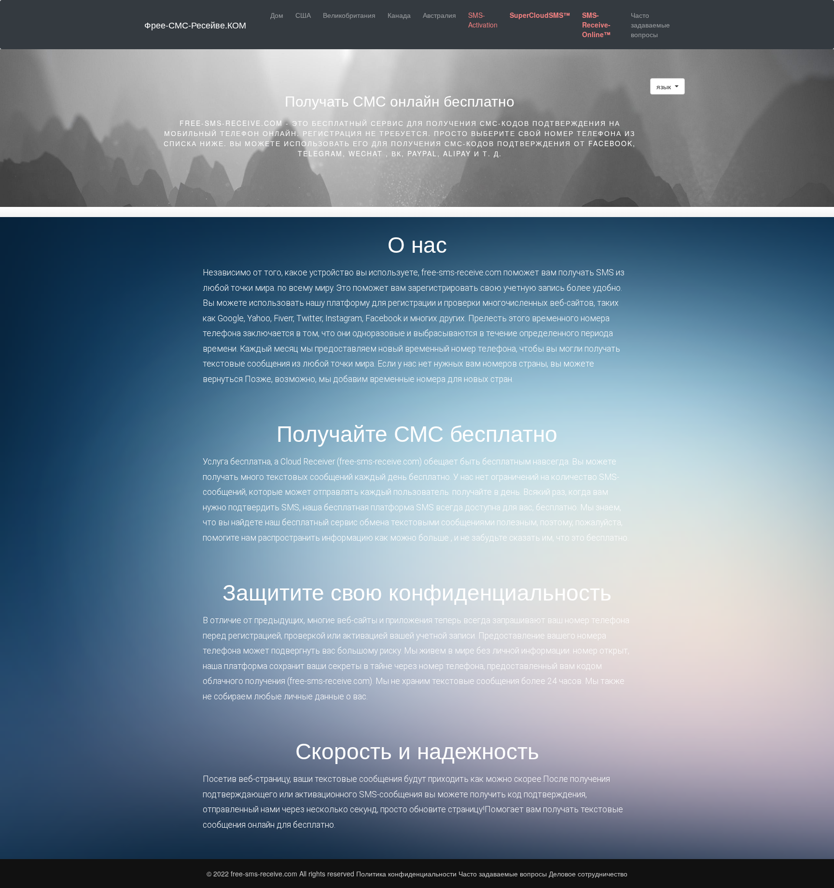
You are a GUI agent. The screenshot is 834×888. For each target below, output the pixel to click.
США (303, 15)
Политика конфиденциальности (406, 873)
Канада (399, 15)
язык (664, 86)
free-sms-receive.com (265, 873)
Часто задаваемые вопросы (650, 24)
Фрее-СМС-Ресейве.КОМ (195, 24)
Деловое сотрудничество (588, 873)
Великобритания (349, 15)
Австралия (439, 15)
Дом (276, 15)
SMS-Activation (483, 19)
